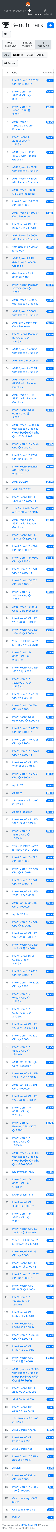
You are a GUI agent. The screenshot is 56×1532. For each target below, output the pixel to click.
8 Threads (43, 44)
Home (7, 10)
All (6, 54)
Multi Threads (10, 44)
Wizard (48, 14)
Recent (11, 63)
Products (18, 10)
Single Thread (27, 44)
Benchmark (34, 14)
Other (41, 54)
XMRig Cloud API (29, 1525)
